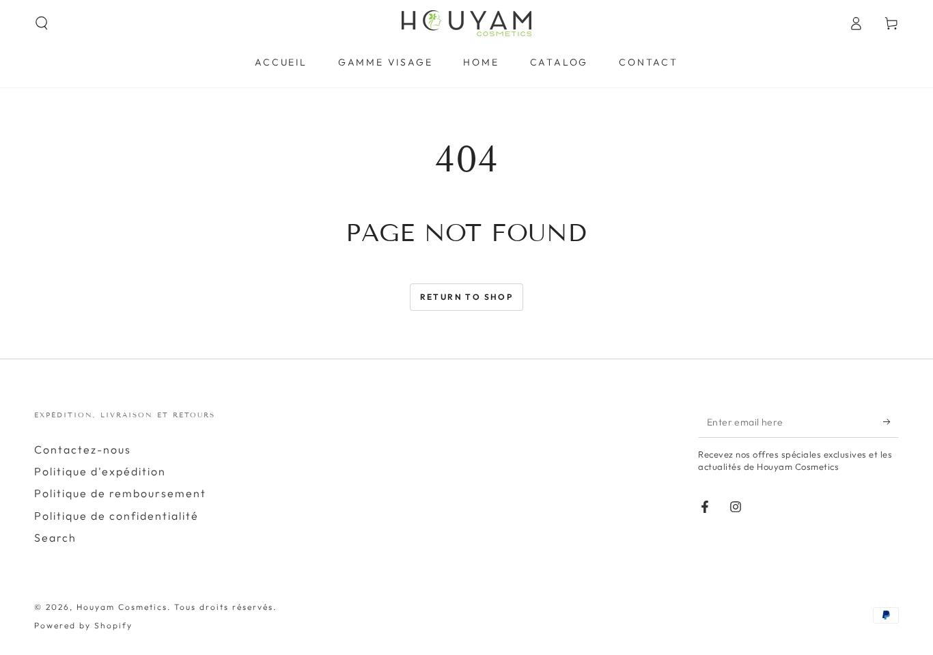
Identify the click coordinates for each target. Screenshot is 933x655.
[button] (41, 23)
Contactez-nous (82, 449)
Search (55, 537)
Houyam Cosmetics (121, 607)
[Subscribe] (891, 422)
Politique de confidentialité (116, 515)
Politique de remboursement (120, 493)
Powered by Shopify (83, 625)
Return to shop (467, 297)
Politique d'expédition (100, 471)
